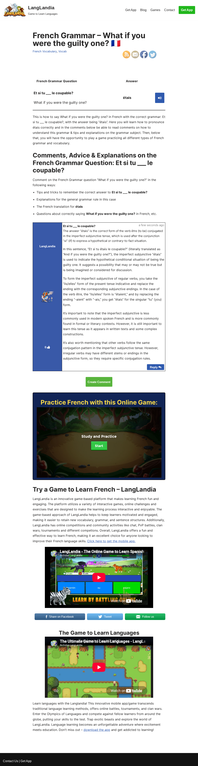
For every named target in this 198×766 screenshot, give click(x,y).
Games (155, 10)
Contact (169, 10)
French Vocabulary (45, 51)
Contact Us (10, 761)
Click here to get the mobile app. (111, 541)
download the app (97, 730)
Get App (130, 10)
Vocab (62, 51)
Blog (143, 10)
